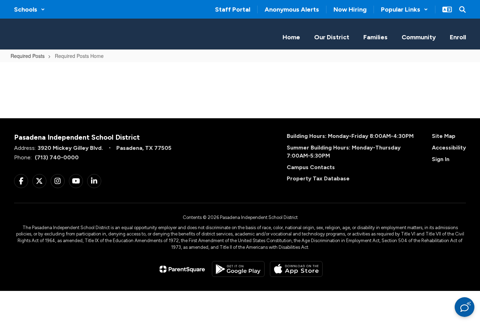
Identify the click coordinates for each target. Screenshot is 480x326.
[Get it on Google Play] (238, 269)
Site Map (443, 136)
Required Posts (28, 55)
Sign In (440, 159)
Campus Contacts (311, 167)
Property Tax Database (318, 178)
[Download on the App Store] (296, 269)
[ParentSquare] (182, 269)
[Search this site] (462, 9)
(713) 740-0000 (57, 157)
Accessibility (449, 147)
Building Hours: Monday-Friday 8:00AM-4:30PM (350, 136)
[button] (29, 9)
